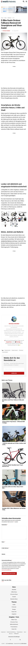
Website (3, 554)
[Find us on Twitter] (10, 639)
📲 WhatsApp (18, 341)
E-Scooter (14, 607)
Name (3, 542)
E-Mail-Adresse (5, 548)
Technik (14, 596)
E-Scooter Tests (14, 622)
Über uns (10, 633)
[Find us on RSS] (20, 639)
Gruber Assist (15, 350)
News (5, 17)
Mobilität (9, 17)
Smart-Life (14, 611)
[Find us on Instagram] (12, 639)
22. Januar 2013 (15, 30)
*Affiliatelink (16, 633)
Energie (14, 609)
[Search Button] (23, 1)
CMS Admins (23, 643)
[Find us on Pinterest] (15, 639)
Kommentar (5, 524)
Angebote (14, 614)
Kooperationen (19, 632)
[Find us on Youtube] (17, 639)
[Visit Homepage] (8, 1)
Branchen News (14, 599)
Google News (9, 341)
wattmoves (10, 643)
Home (2, 17)
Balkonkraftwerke (14, 624)
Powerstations (14, 626)
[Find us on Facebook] (7, 639)
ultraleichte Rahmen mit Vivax (9, 241)
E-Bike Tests (14, 619)
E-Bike (13, 17)
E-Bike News (14, 592)
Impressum (3, 632)
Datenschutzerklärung (7, 560)
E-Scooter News (14, 594)
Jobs (25, 632)
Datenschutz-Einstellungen (14, 636)
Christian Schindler (6, 30)
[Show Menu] (26, 1)
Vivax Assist (5, 352)
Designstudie (7, 350)
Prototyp (21, 350)
